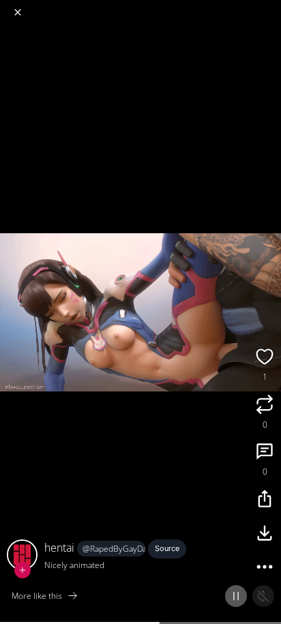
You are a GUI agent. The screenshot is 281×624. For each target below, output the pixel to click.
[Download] (264, 534)
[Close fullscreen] (18, 12)
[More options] (264, 568)
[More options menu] (268, 6)
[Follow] (22, 570)
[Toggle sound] (263, 596)
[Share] (264, 500)
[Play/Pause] (236, 596)
